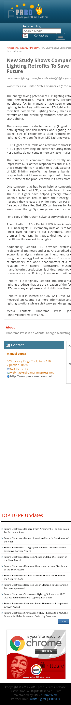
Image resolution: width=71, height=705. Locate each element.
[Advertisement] (36, 449)
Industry (24, 47)
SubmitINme (49, 695)
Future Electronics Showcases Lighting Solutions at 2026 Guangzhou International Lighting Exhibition (34, 595)
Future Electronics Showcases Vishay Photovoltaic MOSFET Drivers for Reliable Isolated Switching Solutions (36, 614)
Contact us (41, 35)
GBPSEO (54, 699)
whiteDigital (38, 699)
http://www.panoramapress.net (31, 376)
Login (39, 26)
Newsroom (12, 47)
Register (27, 26)
